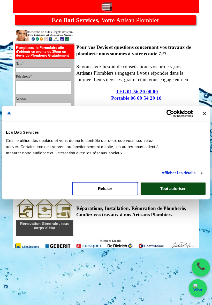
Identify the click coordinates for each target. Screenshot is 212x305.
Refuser (105, 188)
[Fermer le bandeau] (204, 113)
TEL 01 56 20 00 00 (137, 91)
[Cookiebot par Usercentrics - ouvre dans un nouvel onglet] (170, 113)
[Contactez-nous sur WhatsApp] (197, 288)
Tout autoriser (173, 188)
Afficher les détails (179, 173)
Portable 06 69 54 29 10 (136, 98)
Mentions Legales (110, 240)
